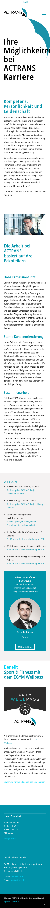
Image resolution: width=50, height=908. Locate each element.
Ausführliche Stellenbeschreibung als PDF (25, 539)
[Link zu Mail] (44, 905)
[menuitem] (25, 2)
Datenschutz (15, 902)
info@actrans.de (17, 880)
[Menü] (42, 13)
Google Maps (10, 838)
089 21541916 (17, 876)
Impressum (7, 902)
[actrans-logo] (21, 13)
